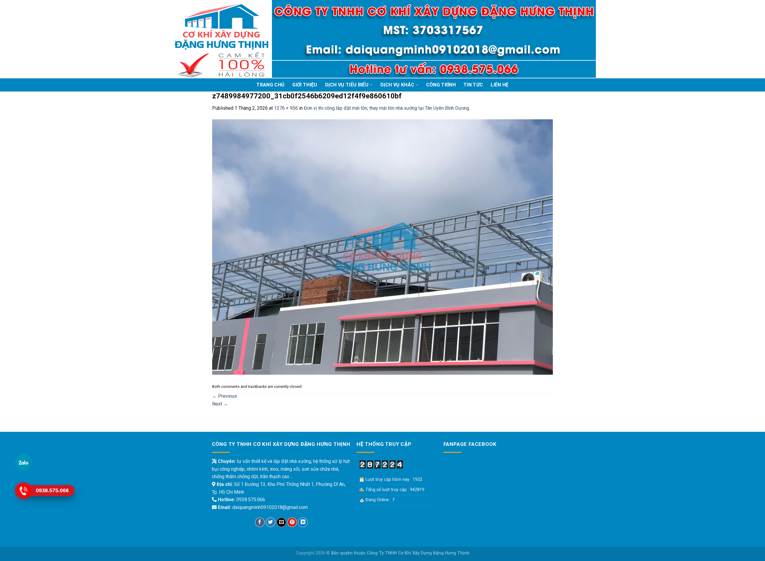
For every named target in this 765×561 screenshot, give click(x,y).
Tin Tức (473, 85)
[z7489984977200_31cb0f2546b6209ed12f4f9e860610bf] (382, 246)
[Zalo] (23, 462)
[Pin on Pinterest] (292, 522)
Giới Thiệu (304, 85)
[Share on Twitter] (271, 522)
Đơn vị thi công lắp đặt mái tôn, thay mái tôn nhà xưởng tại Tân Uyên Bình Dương (386, 108)
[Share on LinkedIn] (303, 522)
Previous (224, 396)
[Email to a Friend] (281, 522)
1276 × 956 (286, 108)
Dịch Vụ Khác (397, 85)
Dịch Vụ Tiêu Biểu (346, 85)
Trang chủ (270, 85)
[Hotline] (23, 491)
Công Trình (441, 85)
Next (220, 404)
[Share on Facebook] (260, 522)
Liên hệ (499, 85)
